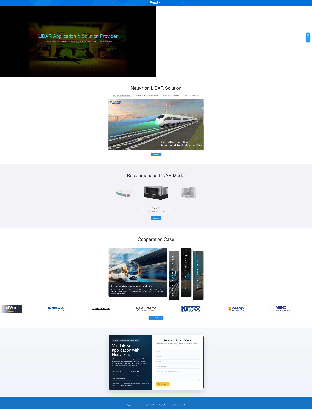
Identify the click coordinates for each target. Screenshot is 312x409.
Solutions (185, 3)
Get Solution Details (156, 320)
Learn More (156, 154)
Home (110, 3)
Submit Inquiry (162, 386)
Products (114, 3)
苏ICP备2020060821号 (179, 407)
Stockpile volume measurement (171, 95)
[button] (143, 211)
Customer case (193, 3)
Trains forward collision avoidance (122, 95)
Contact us (200, 3)
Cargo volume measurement (191, 95)
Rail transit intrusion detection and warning (147, 95)
